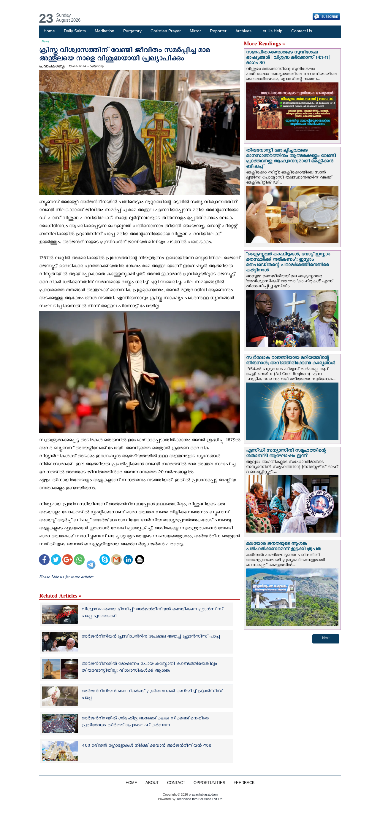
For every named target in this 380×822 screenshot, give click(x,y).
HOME (131, 783)
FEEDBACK (244, 783)
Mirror (195, 30)
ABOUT (152, 783)
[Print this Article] (139, 560)
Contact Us (301, 30)
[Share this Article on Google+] (67, 560)
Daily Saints (75, 30)
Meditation (104, 30)
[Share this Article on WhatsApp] (79, 560)
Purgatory (132, 30)
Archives (243, 30)
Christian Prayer (166, 30)
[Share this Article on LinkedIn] (128, 560)
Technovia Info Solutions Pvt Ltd (198, 799)
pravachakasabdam (203, 794)
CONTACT (176, 783)
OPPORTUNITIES (209, 783)
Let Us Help (271, 30)
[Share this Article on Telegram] (92, 560)
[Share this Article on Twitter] (56, 560)
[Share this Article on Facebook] (44, 560)
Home (49, 30)
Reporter (218, 30)
